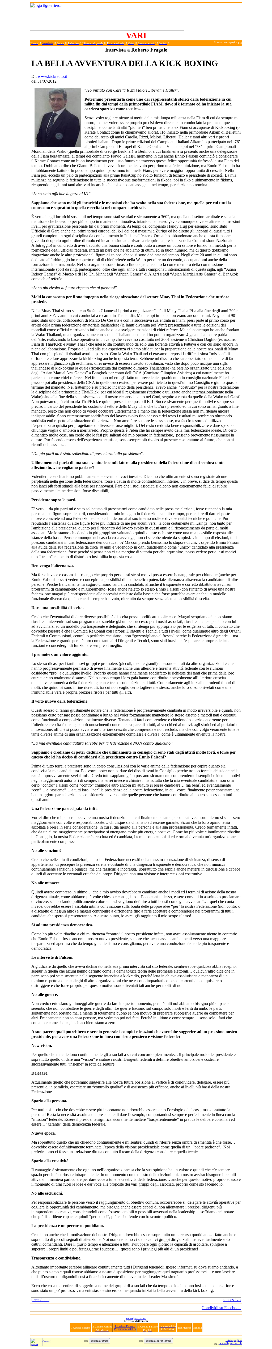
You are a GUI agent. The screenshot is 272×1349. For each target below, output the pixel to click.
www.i (223, 1343)
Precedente (47, 43)
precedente (40, 1299)
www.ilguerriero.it (136, 1318)
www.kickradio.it (52, 76)
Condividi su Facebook (221, 1307)
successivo (232, 1299)
